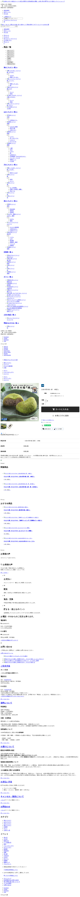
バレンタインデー (9, 372)
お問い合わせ (7, 885)
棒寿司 (12, 211)
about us (6, 346)
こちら (2, 800)
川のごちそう (7, 823)
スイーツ (6, 364)
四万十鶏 (12, 128)
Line (5, 341)
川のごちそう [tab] (11, 54)
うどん (12, 237)
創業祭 (6, 860)
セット (12, 92)
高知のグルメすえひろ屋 (11, 360)
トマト (12, 136)
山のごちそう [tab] (11, 52)
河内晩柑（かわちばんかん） (18, 156)
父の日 (6, 839)
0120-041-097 (7, 689)
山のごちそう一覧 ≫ (11, 112)
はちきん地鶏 (14, 126)
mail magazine (7, 355)
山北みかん (13, 154)
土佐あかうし (14, 120)
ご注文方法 (5, 666)
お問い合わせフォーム (7, 653)
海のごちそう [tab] (11, 50)
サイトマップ (7, 878)
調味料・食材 (14, 242)
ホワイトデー (7, 378)
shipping (6, 348)
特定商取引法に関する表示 (11, 880)
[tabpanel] (41, 88)
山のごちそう (7, 822)
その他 (12, 161)
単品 (11, 93)
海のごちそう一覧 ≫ (11, 67)
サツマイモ (13, 141)
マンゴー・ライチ (15, 158)
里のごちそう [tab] (11, 56)
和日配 (12, 240)
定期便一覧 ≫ (8, 252)
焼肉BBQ (6, 850)
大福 (5, 367)
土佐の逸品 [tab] (10, 62)
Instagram (6, 339)
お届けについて (7, 746)
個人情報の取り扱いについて (12, 881)
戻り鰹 (6, 854)
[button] (6, 35)
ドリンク (12, 243)
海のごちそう (7, 820)
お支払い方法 (6, 782)
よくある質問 (7, 883)
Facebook (6, 337)
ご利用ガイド (7, 16)
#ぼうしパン (7, 12)
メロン (12, 151)
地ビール (12, 191)
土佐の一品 (7, 830)
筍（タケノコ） (14, 138)
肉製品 (12, 245)
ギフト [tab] (9, 60)
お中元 (6, 857)
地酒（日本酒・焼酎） (16, 189)
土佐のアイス (14, 230)
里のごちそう (7, 362)
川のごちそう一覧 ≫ (11, 164)
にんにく (12, 140)
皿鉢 (11, 220)
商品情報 (3, 434)
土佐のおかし (14, 229)
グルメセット (7, 864)
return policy (7, 350)
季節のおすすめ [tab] (11, 64)
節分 (5, 844)
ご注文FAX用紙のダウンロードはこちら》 (12, 696)
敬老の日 (6, 841)
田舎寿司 (12, 209)
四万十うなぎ (14, 173)
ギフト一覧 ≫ (8, 277)
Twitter (5, 338)
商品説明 (8, 434)
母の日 (6, 837)
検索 (6, 18)
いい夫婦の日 (7, 842)
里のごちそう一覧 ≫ (11, 201)
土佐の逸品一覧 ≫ (10, 315)
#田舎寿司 (6, 10)
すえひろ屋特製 (14, 227)
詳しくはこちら (5, 699)
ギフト (6, 370)
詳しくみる (4, 572)
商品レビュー (15, 434)
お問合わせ (5, 807)
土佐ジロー (13, 130)
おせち (12, 219)
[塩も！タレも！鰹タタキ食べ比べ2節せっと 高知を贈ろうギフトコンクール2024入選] (25, 24)
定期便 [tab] (9, 58)
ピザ (11, 239)
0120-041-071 (7, 679)
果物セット (13, 159)
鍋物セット (7, 862)
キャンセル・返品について (12, 796)
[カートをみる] (4, 22)
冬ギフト (6, 859)
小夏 (11, 148)
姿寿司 (12, 212)
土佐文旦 (6, 855)
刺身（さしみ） (14, 77)
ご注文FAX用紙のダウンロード (9, 640)
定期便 (6, 827)
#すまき (6, 13)
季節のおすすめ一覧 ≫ (11, 323)
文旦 (11, 149)
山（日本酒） (14, 187)
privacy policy (7, 352)
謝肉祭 (6, 849)
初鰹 (5, 852)
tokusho (6, 353)
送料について (6, 703)
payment (6, 349)
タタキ (12, 75)
